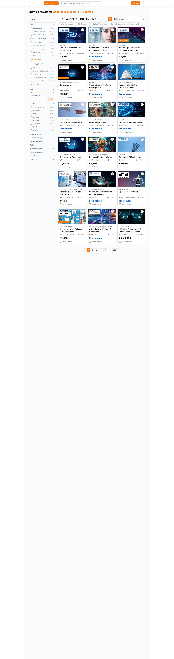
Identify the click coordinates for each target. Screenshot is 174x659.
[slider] (31, 92)
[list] (115, 19)
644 (114, 250)
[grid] (110, 19)
